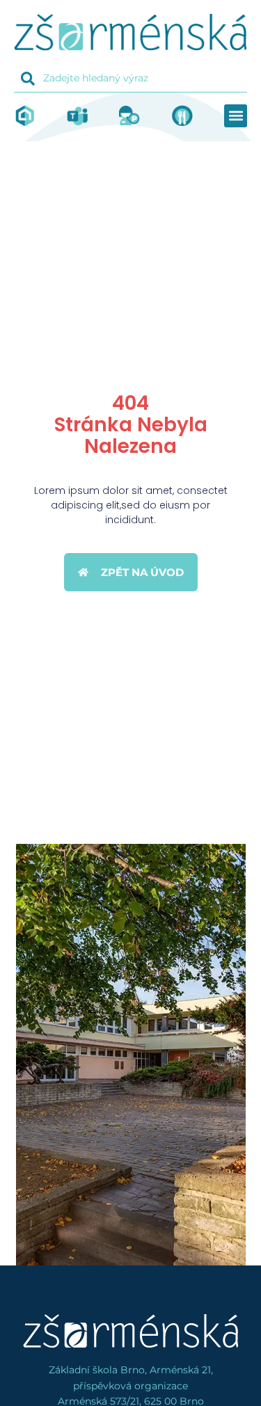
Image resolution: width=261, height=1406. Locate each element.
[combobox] (130, 79)
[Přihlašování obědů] (182, 115)
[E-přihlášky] (129, 115)
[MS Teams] (77, 115)
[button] (235, 115)
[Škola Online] (24, 115)
